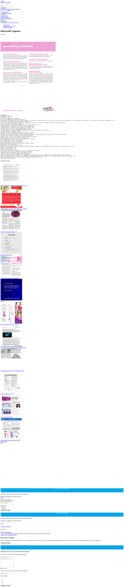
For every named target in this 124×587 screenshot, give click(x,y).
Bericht (2, 532)
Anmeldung (3, 7)
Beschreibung (7, 500)
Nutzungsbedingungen (11, 535)
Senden (8, 585)
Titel (2, 497)
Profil (2, 19)
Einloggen (3, 496)
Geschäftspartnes (8, 532)
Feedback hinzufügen (5, 543)
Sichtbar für (3, 506)
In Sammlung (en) (5, 22)
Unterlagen (3, 2)
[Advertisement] (44, 38)
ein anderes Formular (21, 554)
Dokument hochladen (6, 9)
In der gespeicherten (13, 22)
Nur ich (4, 508)
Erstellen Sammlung (5, 510)
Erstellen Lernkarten (15, 9)
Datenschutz (3, 535)
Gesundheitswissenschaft (9, 26)
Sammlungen (9, 13)
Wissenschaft (6, 25)
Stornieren (3, 585)
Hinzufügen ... (4, 21)
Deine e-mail (3, 568)
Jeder (3, 507)
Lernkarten (8, 2)
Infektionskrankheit (7, 27)
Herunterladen (4, 441)
